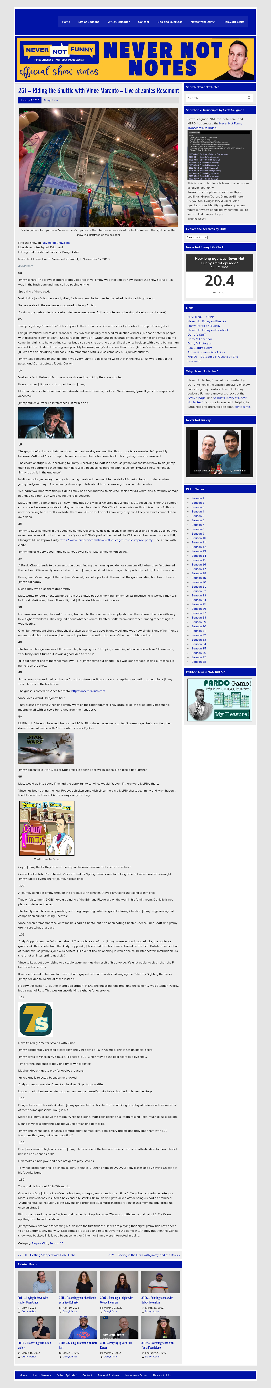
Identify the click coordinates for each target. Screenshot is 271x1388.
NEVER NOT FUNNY (201, 317)
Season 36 (199, 653)
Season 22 (199, 591)
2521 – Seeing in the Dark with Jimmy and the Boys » (143, 1255)
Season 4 (198, 511)
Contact (143, 22)
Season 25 (56, 1243)
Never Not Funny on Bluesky (206, 321)
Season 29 (199, 622)
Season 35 (199, 648)
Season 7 (198, 524)
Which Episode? (118, 22)
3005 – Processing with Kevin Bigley (34, 1345)
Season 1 (198, 498)
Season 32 (199, 635)
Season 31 (199, 631)
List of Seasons (88, 22)
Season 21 (199, 586)
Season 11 (199, 542)
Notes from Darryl (203, 22)
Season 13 (199, 551)
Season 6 (198, 520)
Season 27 (199, 613)
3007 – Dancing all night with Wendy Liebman (116, 1299)
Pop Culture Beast (199, 348)
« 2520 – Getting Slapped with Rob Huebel (47, 1255)
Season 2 (198, 502)
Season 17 (199, 569)
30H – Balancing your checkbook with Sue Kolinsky (77, 1299)
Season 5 (198, 516)
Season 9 (198, 533)
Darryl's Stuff (196, 334)
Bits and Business (169, 22)
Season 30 (199, 626)
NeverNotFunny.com (56, 242)
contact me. (243, 406)
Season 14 (199, 555)
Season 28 (199, 617)
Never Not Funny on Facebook (208, 330)
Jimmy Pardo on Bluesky (203, 325)
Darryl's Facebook (199, 339)
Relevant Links (234, 22)
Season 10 (199, 538)
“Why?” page (196, 398)
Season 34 (199, 644)
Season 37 (199, 657)
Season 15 (199, 560)
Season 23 (199, 595)
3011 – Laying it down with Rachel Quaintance (33, 1299)
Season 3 (198, 507)
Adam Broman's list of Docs (206, 352)
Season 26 (199, 608)
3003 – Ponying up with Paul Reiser (116, 1345)
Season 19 (199, 577)
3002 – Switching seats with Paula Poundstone (157, 1345)
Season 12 (199, 547)
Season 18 (199, 573)
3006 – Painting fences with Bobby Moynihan (157, 1299)
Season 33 (199, 639)
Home (66, 22)
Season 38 (199, 661)
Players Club (40, 1243)
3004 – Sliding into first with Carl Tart (78, 1345)
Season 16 (199, 564)
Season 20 (199, 582)
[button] (211, 464)
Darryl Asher (51, 100)
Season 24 (199, 600)
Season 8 (198, 529)
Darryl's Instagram (200, 343)
